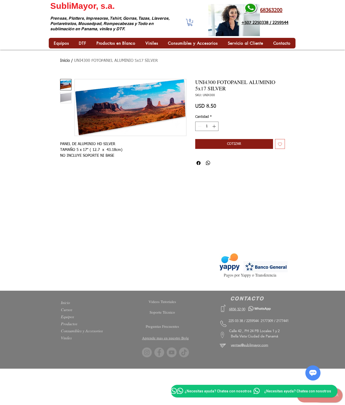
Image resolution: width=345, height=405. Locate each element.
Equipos (67, 316)
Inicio (65, 61)
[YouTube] (172, 352)
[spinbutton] (206, 126)
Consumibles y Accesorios (82, 330)
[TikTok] (184, 352)
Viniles (66, 337)
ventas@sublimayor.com (249, 345)
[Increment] (214, 126)
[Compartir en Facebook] (198, 163)
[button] (190, 22)
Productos (69, 323)
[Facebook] (159, 352)
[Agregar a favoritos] (280, 144)
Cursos (66, 309)
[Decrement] (199, 126)
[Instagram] (147, 352)
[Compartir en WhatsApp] (208, 163)
